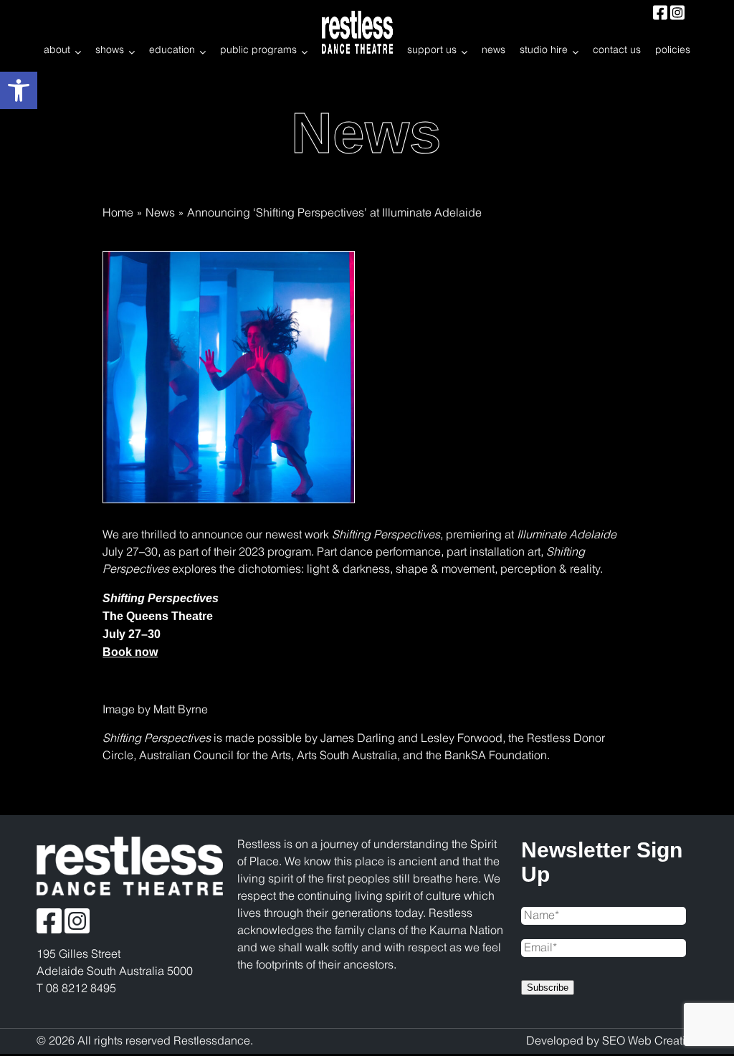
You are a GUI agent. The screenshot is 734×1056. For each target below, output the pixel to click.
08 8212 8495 (81, 989)
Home (118, 213)
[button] (18, 90)
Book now (130, 652)
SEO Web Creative (649, 1041)
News (160, 213)
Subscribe (547, 987)
